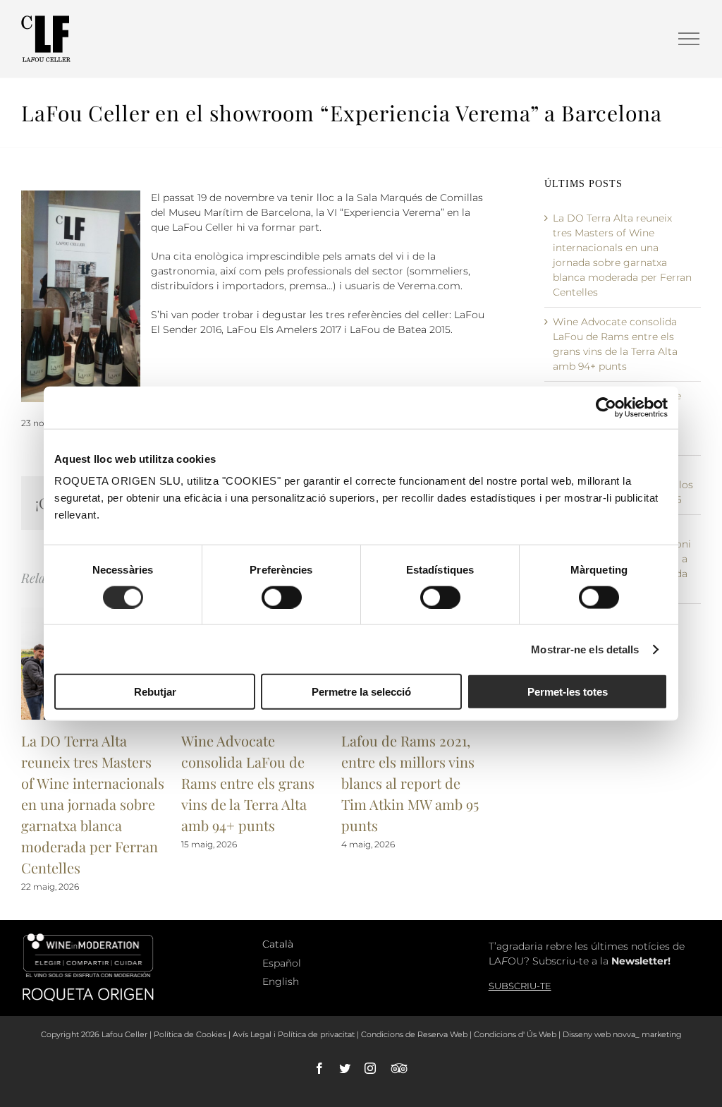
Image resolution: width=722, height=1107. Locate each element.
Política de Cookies (190, 1034)
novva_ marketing (647, 1034)
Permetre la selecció (361, 692)
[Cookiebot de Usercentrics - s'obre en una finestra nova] (606, 407)
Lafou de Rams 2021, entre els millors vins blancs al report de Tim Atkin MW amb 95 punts (410, 783)
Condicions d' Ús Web (515, 1034)
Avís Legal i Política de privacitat (294, 1034)
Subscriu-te (520, 985)
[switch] (282, 597)
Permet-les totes (567, 692)
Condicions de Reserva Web (414, 1034)
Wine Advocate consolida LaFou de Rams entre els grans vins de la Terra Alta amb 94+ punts (247, 783)
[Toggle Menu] (689, 38)
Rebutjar (155, 692)
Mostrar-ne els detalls (585, 649)
